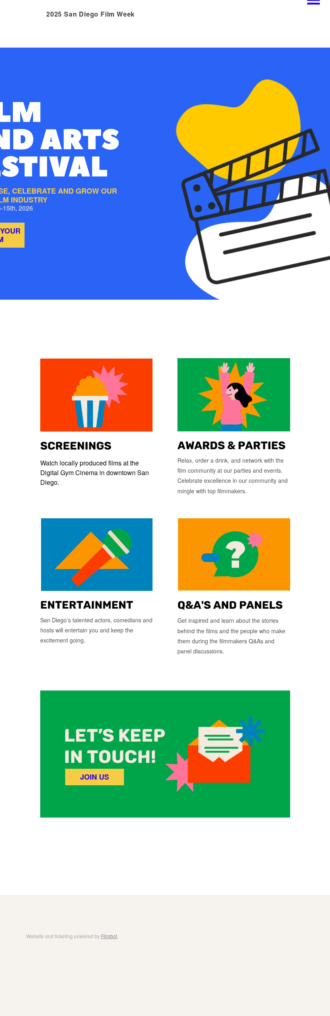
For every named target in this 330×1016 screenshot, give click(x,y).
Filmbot (109, 936)
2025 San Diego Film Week (90, 14)
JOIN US (94, 777)
